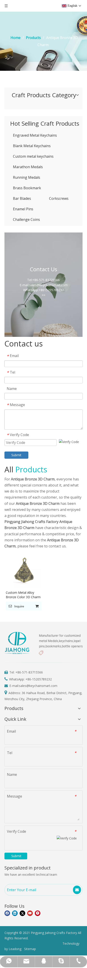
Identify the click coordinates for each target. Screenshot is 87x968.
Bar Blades (22, 198)
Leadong (15, 949)
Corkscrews (58, 198)
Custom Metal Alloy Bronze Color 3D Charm (23, 594)
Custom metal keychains (33, 156)
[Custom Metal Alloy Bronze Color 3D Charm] (23, 570)
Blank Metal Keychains (32, 145)
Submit (16, 455)
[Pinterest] (37, 913)
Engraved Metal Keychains (35, 135)
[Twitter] (22, 913)
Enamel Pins (23, 209)
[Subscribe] (77, 890)
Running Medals (26, 177)
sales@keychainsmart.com (38, 686)
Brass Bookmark (27, 187)
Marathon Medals (28, 166)
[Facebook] (7, 913)
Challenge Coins (26, 219)
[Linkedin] (15, 913)
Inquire (19, 606)
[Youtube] (30, 913)
